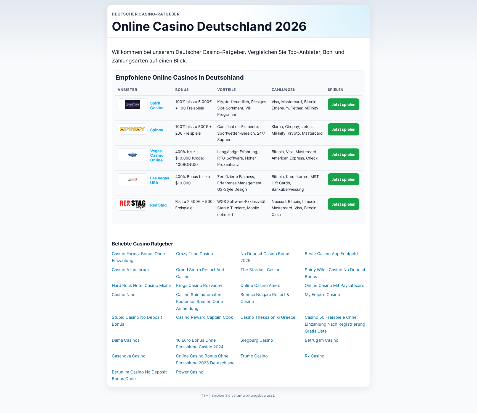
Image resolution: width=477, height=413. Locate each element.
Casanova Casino (128, 356)
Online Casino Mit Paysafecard (334, 285)
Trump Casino (254, 356)
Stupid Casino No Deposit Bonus (137, 321)
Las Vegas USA (159, 180)
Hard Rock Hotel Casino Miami (141, 285)
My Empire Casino (322, 294)
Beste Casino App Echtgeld (331, 253)
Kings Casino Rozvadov (199, 285)
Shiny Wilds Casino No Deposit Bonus (335, 273)
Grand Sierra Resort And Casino (200, 273)
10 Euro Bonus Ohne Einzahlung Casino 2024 (200, 344)
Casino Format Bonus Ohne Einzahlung (138, 257)
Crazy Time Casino (194, 253)
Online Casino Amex (260, 285)
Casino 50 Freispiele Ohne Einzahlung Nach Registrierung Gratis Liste (335, 324)
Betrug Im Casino (321, 340)
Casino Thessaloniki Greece (267, 317)
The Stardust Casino (260, 269)
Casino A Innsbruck (131, 269)
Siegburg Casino (256, 340)
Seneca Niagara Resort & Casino (264, 298)
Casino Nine (124, 294)
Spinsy (156, 130)
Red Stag (158, 205)
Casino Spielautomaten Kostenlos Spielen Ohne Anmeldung (199, 301)
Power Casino (189, 372)
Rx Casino (314, 356)
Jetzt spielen (344, 104)
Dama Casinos (126, 340)
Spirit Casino (157, 105)
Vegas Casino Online (157, 156)
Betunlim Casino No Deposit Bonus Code (139, 375)
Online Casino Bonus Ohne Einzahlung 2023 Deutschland (205, 359)
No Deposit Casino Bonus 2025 (265, 257)
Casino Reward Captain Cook (204, 317)
